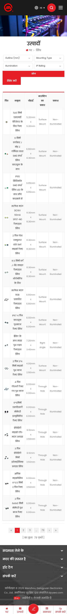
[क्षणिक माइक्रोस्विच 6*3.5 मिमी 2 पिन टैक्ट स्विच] (6, 483)
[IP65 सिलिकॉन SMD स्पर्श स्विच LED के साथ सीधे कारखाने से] (6, 188)
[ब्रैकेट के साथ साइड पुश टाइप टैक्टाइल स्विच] (6, 345)
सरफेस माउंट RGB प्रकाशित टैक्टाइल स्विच (17, 299)
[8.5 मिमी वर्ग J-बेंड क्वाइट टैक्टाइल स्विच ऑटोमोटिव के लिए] (6, 272)
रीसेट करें (11, 81)
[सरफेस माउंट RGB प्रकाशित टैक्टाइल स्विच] (6, 299)
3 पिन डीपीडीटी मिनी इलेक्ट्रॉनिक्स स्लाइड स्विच (17, 457)
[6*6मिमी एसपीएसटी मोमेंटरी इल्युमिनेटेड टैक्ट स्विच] (6, 412)
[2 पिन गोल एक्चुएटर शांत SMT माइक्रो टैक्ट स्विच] (6, 244)
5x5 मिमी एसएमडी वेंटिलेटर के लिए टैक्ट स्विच (17, 121)
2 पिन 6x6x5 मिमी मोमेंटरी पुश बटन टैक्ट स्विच (17, 507)
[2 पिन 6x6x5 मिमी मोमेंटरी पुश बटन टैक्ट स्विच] (6, 508)
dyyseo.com (56, 593)
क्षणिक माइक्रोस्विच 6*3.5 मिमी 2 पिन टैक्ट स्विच (17, 482)
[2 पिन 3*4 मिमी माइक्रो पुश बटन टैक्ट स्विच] (6, 368)
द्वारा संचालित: (48, 593)
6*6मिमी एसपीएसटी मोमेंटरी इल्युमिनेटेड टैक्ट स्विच (17, 411)
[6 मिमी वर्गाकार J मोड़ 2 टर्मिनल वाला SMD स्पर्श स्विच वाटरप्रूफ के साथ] (6, 153)
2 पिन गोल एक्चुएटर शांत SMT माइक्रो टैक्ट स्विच (17, 244)
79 (42, 530)
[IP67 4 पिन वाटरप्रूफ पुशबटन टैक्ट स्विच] (6, 322)
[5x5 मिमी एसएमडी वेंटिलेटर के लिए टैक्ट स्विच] (6, 122)
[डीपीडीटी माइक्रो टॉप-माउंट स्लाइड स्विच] (6, 434)
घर (30, 50)
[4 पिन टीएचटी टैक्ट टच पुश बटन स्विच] (6, 389)
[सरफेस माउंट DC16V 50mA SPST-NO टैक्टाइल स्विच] (6, 217)
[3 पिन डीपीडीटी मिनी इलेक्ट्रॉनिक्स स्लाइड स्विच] (6, 457)
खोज (33, 73)
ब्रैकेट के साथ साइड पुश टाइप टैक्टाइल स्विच (17, 345)
